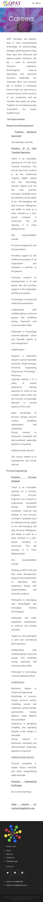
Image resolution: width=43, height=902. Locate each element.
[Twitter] (7, 872)
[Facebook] (15, 872)
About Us (9, 854)
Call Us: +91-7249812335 (14, 881)
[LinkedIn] (22, 872)
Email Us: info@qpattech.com (16, 885)
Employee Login (12, 861)
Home (8, 850)
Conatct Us (10, 857)
